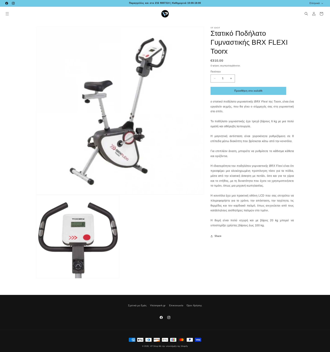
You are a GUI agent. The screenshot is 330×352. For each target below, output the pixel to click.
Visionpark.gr (158, 305)
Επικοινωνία (176, 305)
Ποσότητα (216, 71)
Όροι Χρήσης (194, 305)
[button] (7, 14)
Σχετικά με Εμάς (137, 305)
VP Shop (154, 346)
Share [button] (218, 236)
